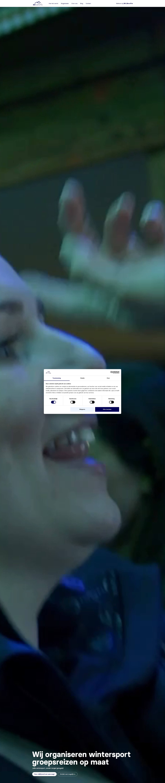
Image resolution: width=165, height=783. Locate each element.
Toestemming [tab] (57, 378)
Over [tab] (108, 378)
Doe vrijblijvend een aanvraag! (44, 774)
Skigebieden (65, 3)
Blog (81, 3)
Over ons (74, 3)
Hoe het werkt (53, 3)
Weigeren (82, 409)
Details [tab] (82, 378)
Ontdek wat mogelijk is (67, 774)
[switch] (72, 402)
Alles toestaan (107, 409)
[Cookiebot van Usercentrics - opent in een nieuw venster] (111, 372)
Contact (88, 3)
